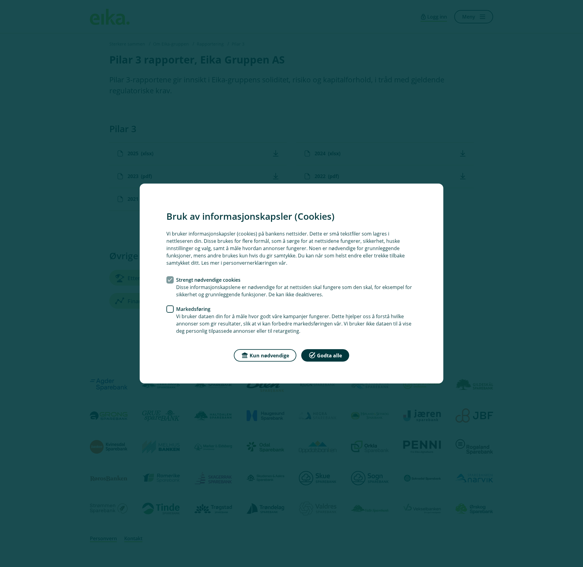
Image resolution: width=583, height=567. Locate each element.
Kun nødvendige (269, 355)
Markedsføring (193, 309)
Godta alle (329, 355)
